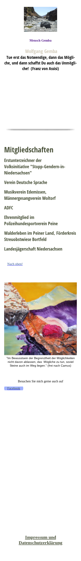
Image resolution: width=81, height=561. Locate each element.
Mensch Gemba (40, 40)
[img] (40, 19)
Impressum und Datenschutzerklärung (40, 540)
